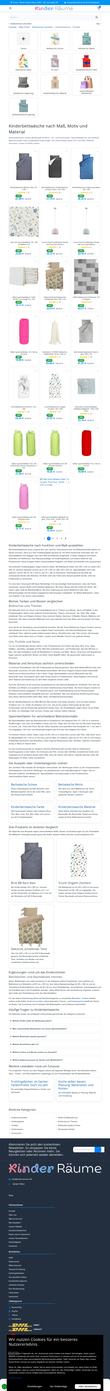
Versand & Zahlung (17, 1269)
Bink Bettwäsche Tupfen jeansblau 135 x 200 (86, 188)
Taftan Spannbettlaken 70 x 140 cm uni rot (86, 465)
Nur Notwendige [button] (58, 1386)
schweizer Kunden (16, 1285)
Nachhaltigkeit (15, 1242)
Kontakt (12, 1211)
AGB (11, 1258)
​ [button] (98, 1149)
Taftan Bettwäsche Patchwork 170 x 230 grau (86, 298)
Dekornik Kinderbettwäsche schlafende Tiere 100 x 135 (55, 298)
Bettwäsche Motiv (70, 784)
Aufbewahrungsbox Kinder (69, 1125)
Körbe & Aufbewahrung (68, 1117)
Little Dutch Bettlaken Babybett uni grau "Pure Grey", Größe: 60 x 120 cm (55, 519)
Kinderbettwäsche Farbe (27, 807)
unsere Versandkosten (18, 1238)
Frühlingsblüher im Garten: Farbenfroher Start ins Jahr (29, 1083)
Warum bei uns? (16, 1219)
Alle (98, 24)
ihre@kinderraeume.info (22, 1179)
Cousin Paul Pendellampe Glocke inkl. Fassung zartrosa (55, 243)
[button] (35, 151)
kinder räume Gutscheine (19, 1234)
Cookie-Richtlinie (15, 1378)
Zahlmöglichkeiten (16, 1273)
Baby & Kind (24, 27)
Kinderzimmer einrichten (42, 27)
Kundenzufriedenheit (17, 1230)
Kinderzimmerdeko (35, 1001)
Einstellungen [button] (35, 1386)
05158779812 (19, 1184)
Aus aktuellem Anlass (18, 1277)
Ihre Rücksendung (16, 1289)
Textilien (85, 998)
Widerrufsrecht (15, 1265)
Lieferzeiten (14, 1293)
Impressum (13, 1297)
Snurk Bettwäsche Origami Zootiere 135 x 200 (54, 408)
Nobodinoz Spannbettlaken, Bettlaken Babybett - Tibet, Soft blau (86, 409)
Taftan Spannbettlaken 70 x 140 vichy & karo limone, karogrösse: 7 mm (23, 466)
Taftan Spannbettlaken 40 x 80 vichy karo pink (24, 518)
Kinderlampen (17, 1129)
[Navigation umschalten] (10, 8)
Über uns (12, 1215)
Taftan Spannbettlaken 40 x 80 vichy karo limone (55, 465)
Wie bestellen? (15, 1223)
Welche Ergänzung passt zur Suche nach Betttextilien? (37, 1060)
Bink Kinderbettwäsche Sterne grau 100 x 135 (86, 353)
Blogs (11, 1195)
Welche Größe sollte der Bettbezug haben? (32, 1021)
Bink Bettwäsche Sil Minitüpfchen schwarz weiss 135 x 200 (55, 188)
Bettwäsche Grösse (24, 784)
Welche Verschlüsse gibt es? (25, 1044)
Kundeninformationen (18, 1281)
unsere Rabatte (15, 1226)
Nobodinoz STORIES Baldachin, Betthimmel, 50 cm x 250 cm (55, 353)
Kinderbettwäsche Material (76, 807)
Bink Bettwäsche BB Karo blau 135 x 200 (23, 188)
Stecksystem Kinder (66, 1129)
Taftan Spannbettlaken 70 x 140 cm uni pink (24, 353)
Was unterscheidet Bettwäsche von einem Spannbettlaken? (39, 1029)
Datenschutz (14, 1262)
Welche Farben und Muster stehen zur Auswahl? (34, 1052)
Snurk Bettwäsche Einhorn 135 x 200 (24, 408)
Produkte (12, 27)
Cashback (13, 1246)
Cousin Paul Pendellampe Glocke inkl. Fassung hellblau (86, 243)
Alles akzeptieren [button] (88, 1386)
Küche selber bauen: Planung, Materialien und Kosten (75, 1085)
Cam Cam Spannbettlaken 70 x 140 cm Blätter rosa (23, 243)
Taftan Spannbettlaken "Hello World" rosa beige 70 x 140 (24, 298)
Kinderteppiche (77, 1001)
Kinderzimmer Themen (67, 1121)
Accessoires (16, 1133)
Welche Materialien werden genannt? (29, 1036)
